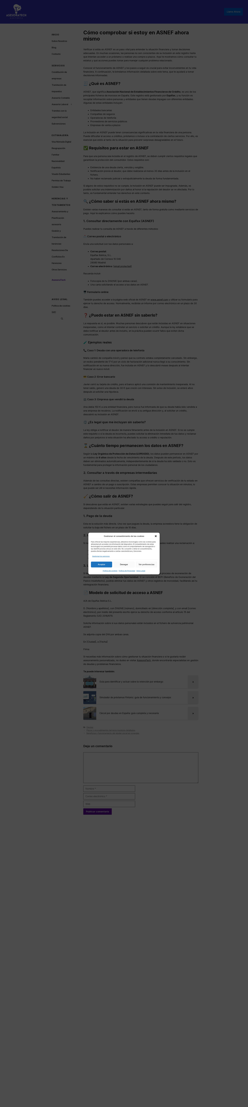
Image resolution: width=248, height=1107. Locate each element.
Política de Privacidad (127, 571)
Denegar (124, 564)
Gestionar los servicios (101, 556)
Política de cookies (110, 571)
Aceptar (101, 564)
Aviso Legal (140, 571)
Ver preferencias (146, 564)
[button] (155, 536)
